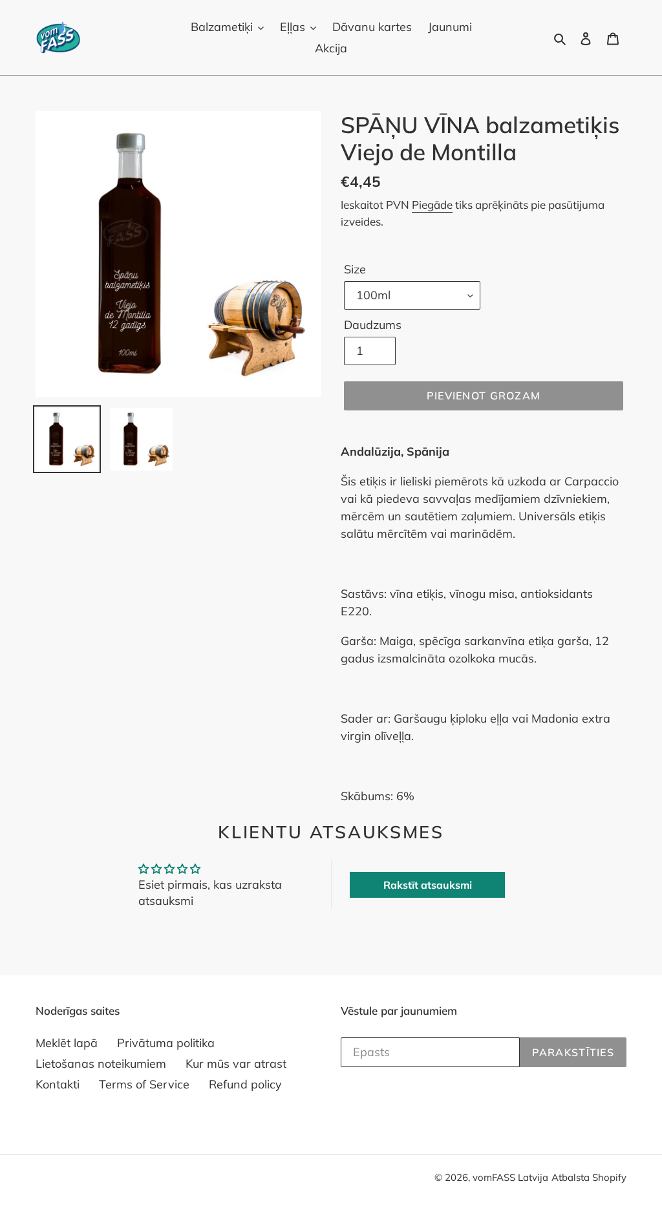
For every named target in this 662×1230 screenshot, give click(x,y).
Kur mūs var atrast (236, 1063)
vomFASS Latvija (510, 1177)
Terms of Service (144, 1084)
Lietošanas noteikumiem (101, 1063)
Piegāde (432, 204)
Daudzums (372, 324)
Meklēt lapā (67, 1042)
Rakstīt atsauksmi (427, 884)
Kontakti (58, 1084)
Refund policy (245, 1084)
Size (355, 269)
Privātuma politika (166, 1042)
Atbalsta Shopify (588, 1177)
